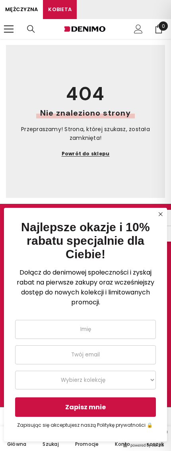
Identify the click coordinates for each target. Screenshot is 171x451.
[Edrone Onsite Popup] (85, 225)
